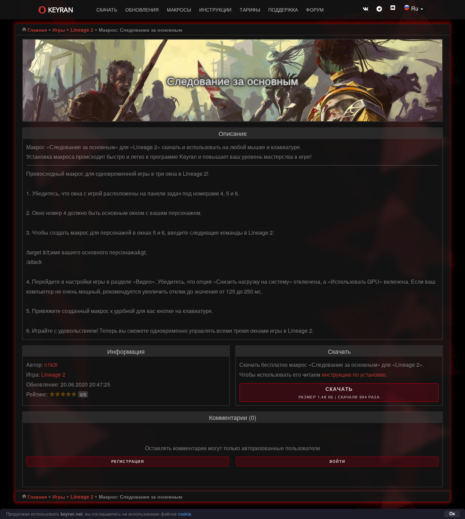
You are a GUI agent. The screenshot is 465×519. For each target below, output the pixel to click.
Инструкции (215, 9)
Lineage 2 (81, 29)
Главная (37, 29)
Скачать (106, 9)
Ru (415, 8)
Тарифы (250, 9)
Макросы (179, 9)
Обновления (142, 9)
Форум (315, 9)
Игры (58, 29)
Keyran (60, 9)
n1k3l (51, 364)
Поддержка (283, 9)
